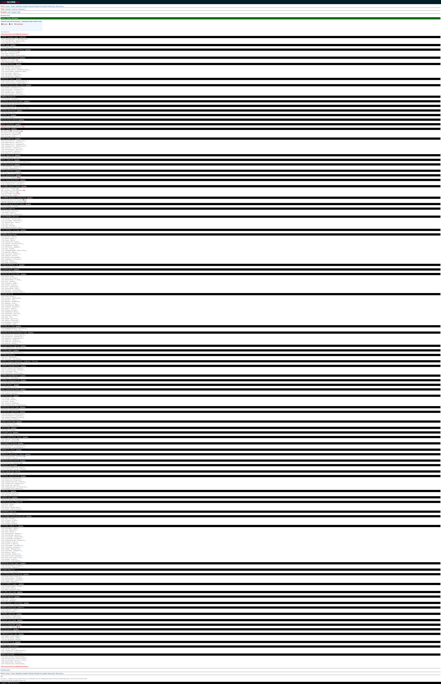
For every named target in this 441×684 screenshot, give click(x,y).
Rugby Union (51, 6)
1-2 (18, 439)
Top (2, 676)
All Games (4, 12)
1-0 (24, 456)
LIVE (9, 12)
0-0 (17, 60)
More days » (22, 9)
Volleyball (31, 6)
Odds (18, 12)
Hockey (8, 6)
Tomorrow (15, 9)
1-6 (17, 188)
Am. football (43, 6)
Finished (13, 12)
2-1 (19, 52)
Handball (25, 6)
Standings (13, 45)
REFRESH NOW (5, 15)
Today (2, 9)
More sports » (60, 6)
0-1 (25, 201)
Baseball (37, 6)
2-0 (20, 132)
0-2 (23, 126)
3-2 (25, 200)
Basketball (19, 6)
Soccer (3, 6)
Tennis (13, 6)
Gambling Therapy (18, 680)
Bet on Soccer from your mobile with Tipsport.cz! (14, 34)
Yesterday (8, 9)
